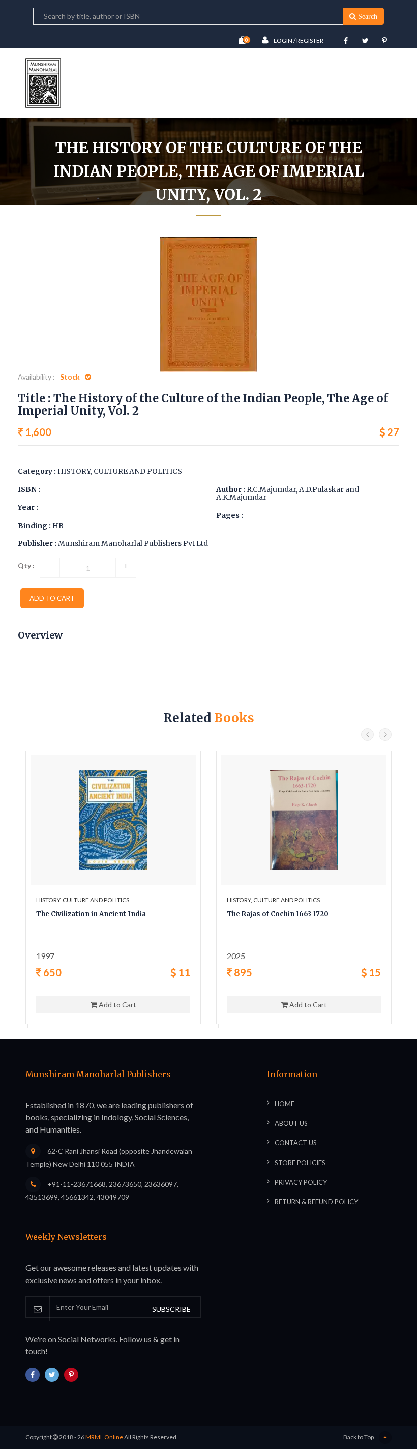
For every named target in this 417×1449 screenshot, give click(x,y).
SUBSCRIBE (171, 1309)
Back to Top (358, 1437)
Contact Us (296, 1143)
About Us (291, 1123)
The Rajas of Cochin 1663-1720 (278, 914)
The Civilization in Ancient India (91, 914)
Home (80, 231)
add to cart (52, 598)
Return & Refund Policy (316, 1202)
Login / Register (298, 40)
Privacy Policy (301, 1182)
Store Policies (300, 1162)
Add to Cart (116, 1004)
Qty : (26, 565)
